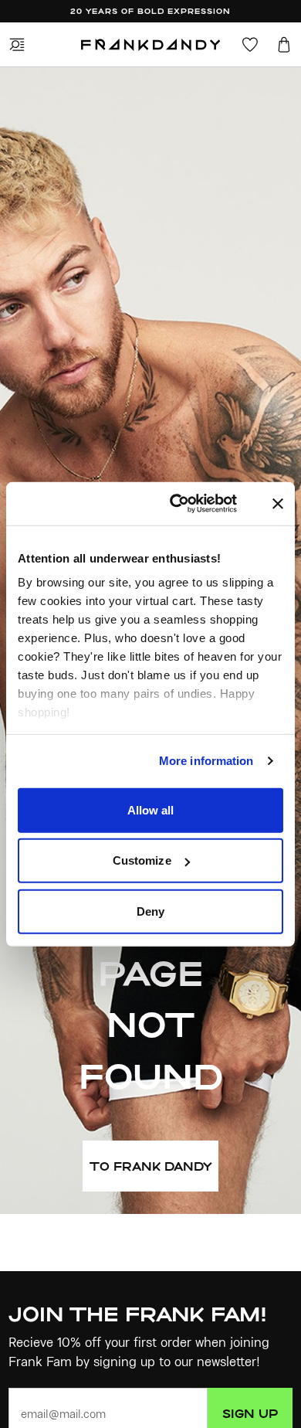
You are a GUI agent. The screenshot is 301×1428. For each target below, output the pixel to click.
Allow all (150, 809)
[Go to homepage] (150, 45)
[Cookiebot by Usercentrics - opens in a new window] (191, 504)
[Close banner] (277, 503)
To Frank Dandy (151, 1166)
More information (206, 760)
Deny (150, 910)
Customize (142, 860)
